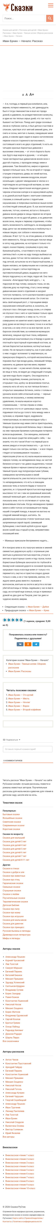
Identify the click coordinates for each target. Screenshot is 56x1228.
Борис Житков (12, 1012)
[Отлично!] (21, 620)
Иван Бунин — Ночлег (19, 702)
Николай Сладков (14, 1122)
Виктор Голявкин (14, 1129)
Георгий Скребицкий (15, 1100)
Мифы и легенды (11, 938)
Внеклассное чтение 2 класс (19, 1159)
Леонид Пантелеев (14, 1111)
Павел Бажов (12, 997)
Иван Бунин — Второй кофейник (24, 709)
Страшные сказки (12, 890)
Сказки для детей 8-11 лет (16, 860)
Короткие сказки (11, 829)
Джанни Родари (13, 1034)
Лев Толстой (11, 964)
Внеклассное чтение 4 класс (19, 1166)
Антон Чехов (11, 1059)
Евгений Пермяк (13, 971)
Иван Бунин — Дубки (38, 606)
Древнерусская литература (16, 934)
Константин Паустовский (18, 1063)
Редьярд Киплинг (14, 1030)
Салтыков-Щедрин (14, 986)
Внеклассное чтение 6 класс (19, 1173)
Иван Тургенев (12, 1107)
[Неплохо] (13, 620)
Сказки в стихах (11, 868)
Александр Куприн (14, 1093)
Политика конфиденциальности (27, 1221)
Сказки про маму (11, 912)
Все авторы (8, 1137)
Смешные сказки (11, 887)
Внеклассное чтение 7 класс (19, 1177)
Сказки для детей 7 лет (14, 856)
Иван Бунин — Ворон (18, 706)
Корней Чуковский (14, 960)
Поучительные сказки (14, 898)
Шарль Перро (12, 1037)
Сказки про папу (11, 909)
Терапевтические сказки (15, 901)
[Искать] (49, 18)
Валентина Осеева (14, 1126)
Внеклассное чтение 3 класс (19, 1162)
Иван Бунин (11, 1118)
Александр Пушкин (15, 957)
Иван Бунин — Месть (18, 698)
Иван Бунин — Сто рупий (20, 695)
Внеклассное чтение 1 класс (19, 1155)
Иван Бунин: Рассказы (19, 671)
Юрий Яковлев (12, 1133)
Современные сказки (13, 825)
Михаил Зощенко (14, 1008)
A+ (31, 94)
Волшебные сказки (12, 818)
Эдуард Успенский (14, 982)
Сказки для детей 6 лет (14, 852)
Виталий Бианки (13, 975)
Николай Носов (13, 1004)
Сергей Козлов (12, 1019)
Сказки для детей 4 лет (14, 845)
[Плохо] (9, 620)
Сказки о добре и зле (13, 872)
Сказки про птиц (11, 879)
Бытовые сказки (11, 814)
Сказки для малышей (14, 837)
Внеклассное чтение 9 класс (19, 1184)
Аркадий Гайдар (13, 1067)
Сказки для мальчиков (14, 920)
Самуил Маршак (13, 968)
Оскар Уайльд (12, 1026)
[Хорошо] (17, 620)
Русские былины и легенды (16, 931)
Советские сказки (12, 822)
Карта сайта (18, 1218)
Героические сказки (13, 883)
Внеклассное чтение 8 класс (19, 1181)
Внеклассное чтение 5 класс (19, 1170)
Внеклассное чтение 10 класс (20, 1188)
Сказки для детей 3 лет (14, 841)
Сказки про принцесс (13, 927)
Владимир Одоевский (16, 1015)
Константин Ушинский (16, 1001)
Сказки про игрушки (13, 916)
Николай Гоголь (13, 1089)
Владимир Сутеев (14, 990)
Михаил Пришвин (14, 979)
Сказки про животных (14, 876)
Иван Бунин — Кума (39, 610)
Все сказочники (11, 1041)
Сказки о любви (11, 894)
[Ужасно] (5, 620)
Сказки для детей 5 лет (14, 849)
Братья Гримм (12, 1023)
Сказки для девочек (13, 923)
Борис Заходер (13, 993)
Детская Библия (11, 905)
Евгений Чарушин (14, 1096)
